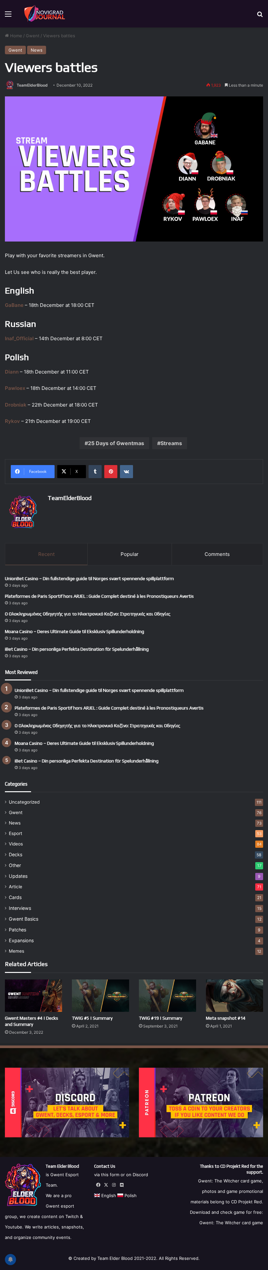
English (108, 1195)
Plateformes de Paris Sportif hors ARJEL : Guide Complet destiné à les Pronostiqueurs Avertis (99, 596)
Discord (140, 1174)
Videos (16, 843)
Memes (16, 951)
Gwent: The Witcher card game (231, 1222)
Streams (171, 443)
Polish (130, 1195)
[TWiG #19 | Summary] (167, 995)
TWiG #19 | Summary (160, 1018)
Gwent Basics (23, 919)
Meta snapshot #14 (225, 1018)
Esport (15, 833)
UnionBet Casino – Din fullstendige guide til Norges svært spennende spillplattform (89, 578)
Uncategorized (24, 802)
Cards (15, 897)
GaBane (14, 305)
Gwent (33, 35)
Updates (18, 876)
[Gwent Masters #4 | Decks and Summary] (33, 995)
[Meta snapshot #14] (234, 995)
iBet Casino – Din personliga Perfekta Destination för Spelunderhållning (77, 649)
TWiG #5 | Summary (92, 1018)
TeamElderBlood (32, 85)
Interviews (20, 908)
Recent (46, 554)
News (36, 50)
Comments (217, 554)
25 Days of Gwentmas (116, 443)
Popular (130, 554)
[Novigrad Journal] (45, 14)
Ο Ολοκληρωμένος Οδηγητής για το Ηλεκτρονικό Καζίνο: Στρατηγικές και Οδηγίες (88, 613)
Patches (17, 929)
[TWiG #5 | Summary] (100, 995)
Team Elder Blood (115, 1258)
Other (15, 865)
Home (15, 35)
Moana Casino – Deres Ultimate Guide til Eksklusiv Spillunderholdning (74, 631)
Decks (15, 854)
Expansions (21, 940)
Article (15, 886)
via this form (106, 1174)
